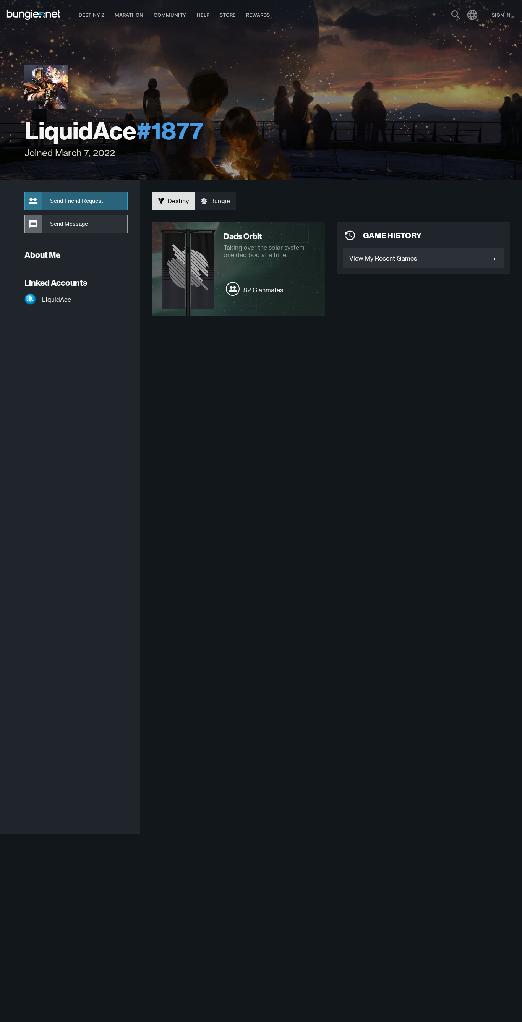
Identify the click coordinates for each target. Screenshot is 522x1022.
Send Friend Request (76, 201)
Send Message (69, 224)
